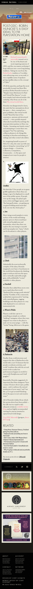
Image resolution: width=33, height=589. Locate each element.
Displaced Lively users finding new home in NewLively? (15, 435)
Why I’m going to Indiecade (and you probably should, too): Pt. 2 (16, 451)
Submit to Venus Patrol (7, 571)
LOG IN (16, 508)
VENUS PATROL (9, 2)
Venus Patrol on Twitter (7, 572)
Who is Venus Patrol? (6, 560)
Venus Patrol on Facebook (7, 574)
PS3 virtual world (15, 102)
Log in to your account (19, 561)
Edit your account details (19, 560)
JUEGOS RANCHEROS (20, 570)
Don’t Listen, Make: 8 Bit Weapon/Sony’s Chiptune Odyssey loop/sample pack (15, 439)
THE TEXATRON (19, 571)
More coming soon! (18, 572)
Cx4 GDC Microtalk (10, 417)
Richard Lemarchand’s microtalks (19, 58)
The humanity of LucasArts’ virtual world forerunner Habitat (15, 443)
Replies (4, 62)
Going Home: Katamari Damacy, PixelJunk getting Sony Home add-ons (16, 431)
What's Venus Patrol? (6, 559)
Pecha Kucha (7, 73)
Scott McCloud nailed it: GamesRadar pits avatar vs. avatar (15, 447)
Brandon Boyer (5, 59)
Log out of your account (19, 563)
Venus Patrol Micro (6, 561)
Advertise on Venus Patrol (7, 570)
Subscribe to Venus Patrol (19, 559)
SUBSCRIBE (22, 2)
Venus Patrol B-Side (6, 563)
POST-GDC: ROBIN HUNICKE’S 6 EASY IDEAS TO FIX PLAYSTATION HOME (16, 30)
